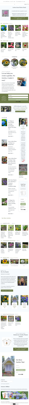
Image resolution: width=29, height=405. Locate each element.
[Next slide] (26, 63)
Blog (4, 401)
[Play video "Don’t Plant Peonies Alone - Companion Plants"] (24, 261)
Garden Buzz (5, 23)
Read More (10, 136)
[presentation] (4, 28)
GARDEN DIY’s (6, 223)
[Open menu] (14, 4)
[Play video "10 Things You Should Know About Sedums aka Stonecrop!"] (14, 261)
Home (2, 401)
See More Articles (6, 218)
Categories (3, 379)
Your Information (7, 401)
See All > (11, 23)
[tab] (13, 68)
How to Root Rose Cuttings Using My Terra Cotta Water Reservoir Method (12, 161)
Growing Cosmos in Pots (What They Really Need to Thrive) (25, 34)
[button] (23, 193)
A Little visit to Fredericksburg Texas (18, 324)
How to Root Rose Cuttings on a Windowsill (12, 143)
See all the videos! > (14, 257)
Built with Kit (18, 101)
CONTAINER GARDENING (9, 240)
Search (26, 178)
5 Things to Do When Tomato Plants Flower (17, 233)
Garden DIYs (5, 40)
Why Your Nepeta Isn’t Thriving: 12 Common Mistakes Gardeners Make (12, 183)
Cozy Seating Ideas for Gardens (3, 50)
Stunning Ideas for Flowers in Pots (10, 250)
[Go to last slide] (2, 63)
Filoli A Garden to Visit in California (10, 324)
